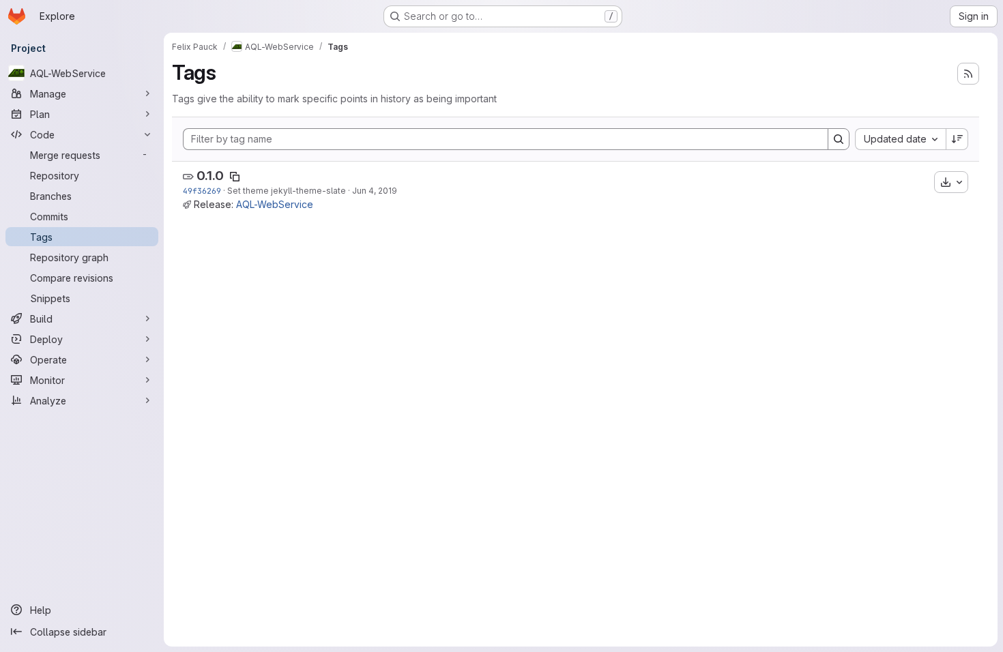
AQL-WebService (274, 204)
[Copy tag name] (235, 176)
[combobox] (900, 139)
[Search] (838, 139)
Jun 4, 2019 (374, 191)
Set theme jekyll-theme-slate (286, 191)
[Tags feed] (968, 74)
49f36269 (202, 191)
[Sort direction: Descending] (957, 139)
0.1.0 (210, 175)
